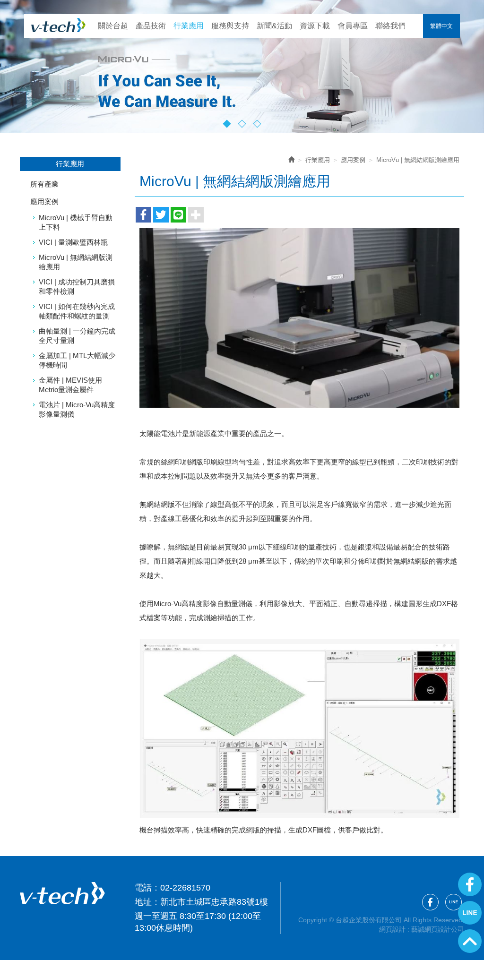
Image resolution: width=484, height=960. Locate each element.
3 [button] (257, 124)
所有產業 (44, 184)
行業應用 (317, 159)
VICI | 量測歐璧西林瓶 (73, 242)
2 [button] (242, 124)
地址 (143, 902)
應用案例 (44, 201)
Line (470, 913)
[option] (242, 66)
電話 (143, 887)
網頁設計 (392, 929)
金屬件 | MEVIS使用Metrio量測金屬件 (70, 385)
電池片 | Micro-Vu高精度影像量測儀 (77, 409)
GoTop (470, 941)
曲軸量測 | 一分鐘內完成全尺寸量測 (77, 335)
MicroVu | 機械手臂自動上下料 (75, 222)
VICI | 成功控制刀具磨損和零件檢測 (77, 286)
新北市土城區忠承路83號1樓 (214, 902)
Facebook (470, 884)
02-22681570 (185, 887)
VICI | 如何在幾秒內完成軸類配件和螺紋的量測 (77, 311)
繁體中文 (441, 26)
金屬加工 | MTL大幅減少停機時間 (77, 360)
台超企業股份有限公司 (58, 25)
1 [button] (227, 124)
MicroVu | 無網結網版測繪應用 (75, 262)
